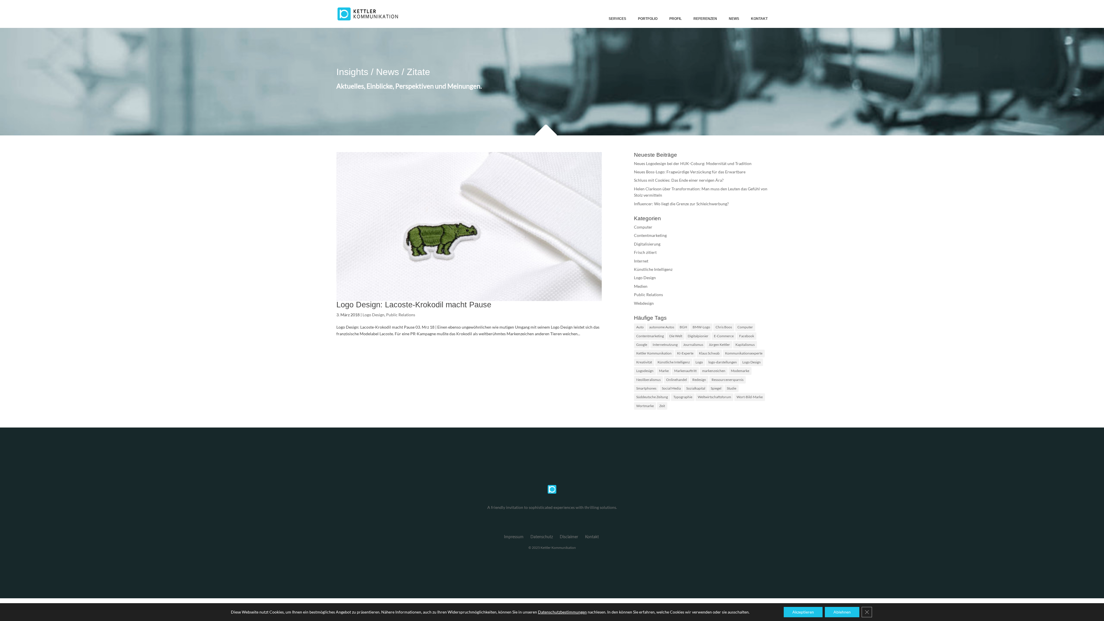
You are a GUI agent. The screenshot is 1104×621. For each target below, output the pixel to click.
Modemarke (740, 371)
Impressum (514, 537)
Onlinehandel (676, 379)
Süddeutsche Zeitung (652, 397)
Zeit (662, 406)
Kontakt (759, 19)
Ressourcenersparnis (727, 379)
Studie (731, 388)
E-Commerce (724, 336)
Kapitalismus (745, 344)
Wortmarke (645, 406)
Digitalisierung (647, 243)
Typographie (682, 397)
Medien (640, 286)
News (734, 19)
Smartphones (646, 388)
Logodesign (644, 371)
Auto (640, 327)
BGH (683, 327)
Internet (641, 260)
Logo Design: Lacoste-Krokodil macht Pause (413, 304)
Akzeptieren (803, 612)
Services (617, 19)
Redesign (699, 379)
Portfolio (648, 19)
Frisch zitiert (645, 252)
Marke (664, 371)
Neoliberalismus (648, 379)
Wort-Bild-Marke (750, 397)
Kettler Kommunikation (654, 353)
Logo (699, 362)
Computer (643, 227)
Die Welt (675, 336)
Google (641, 344)
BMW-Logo (701, 327)
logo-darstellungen (722, 362)
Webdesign (644, 303)
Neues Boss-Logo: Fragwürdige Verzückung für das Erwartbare (689, 171)
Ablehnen (842, 612)
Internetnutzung (665, 344)
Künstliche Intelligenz (653, 269)
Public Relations (400, 314)
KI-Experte (685, 353)
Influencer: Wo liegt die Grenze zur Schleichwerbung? (681, 203)
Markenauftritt (685, 371)
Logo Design (373, 314)
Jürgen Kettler (719, 344)
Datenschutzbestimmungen (562, 612)
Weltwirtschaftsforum (714, 397)
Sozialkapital (695, 388)
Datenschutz (541, 537)
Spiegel (716, 388)
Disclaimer (569, 537)
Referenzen (705, 19)
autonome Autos (661, 327)
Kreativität (644, 362)
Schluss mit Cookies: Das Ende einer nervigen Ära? (679, 180)
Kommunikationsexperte (743, 353)
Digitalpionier (698, 336)
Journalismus (693, 344)
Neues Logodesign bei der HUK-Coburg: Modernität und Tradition (693, 163)
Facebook (746, 336)
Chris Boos (724, 327)
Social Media (671, 388)
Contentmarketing (650, 235)
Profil (675, 19)
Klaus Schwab (709, 353)
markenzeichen (713, 371)
